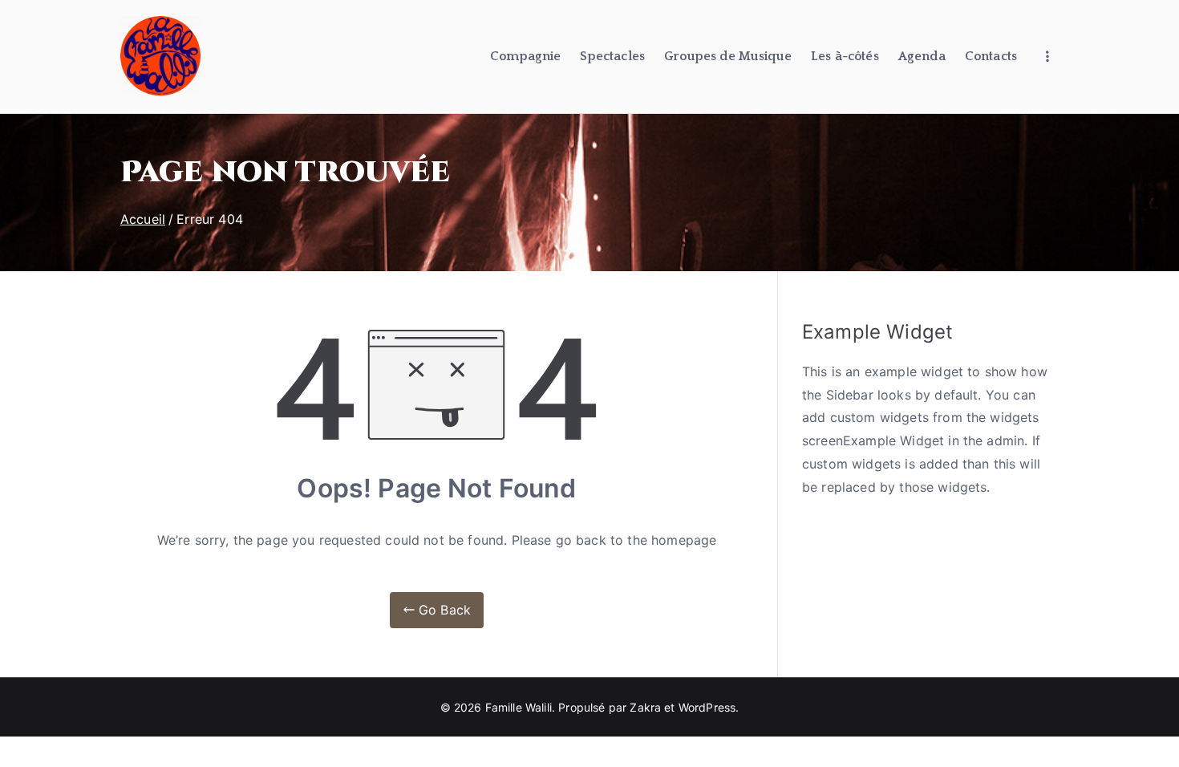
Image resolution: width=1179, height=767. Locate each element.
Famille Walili (518, 707)
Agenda (922, 56)
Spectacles (612, 56)
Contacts (991, 56)
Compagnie (525, 56)
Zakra (645, 707)
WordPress (707, 707)
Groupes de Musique (728, 56)
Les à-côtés (845, 56)
